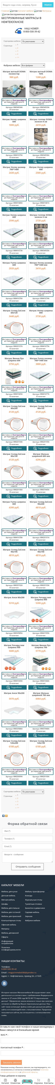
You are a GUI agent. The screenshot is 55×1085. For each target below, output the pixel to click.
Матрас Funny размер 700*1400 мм (41, 359)
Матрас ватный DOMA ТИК (41, 72)
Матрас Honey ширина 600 (14, 120)
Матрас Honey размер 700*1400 (14, 168)
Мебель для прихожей (11, 916)
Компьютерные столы (11, 920)
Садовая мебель (32, 912)
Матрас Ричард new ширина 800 (41, 598)
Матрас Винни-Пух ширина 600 (14, 359)
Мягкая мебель (8, 900)
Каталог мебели (26, 11)
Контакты (48, 1083)
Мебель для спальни (10, 908)
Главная (5, 11)
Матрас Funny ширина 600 (14, 263)
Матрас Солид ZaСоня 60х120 (14, 311)
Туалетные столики (33, 904)
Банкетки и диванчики (35, 908)
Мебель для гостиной (10, 912)
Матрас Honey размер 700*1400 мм (41, 263)
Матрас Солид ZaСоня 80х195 (41, 407)
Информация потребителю (7, 942)
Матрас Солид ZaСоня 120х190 (41, 742)
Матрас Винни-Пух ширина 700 (40, 646)
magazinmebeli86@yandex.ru (22, 972)
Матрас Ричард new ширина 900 (14, 646)
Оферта (4, 937)
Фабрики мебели (32, 920)
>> (18, 57)
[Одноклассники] (6, 816)
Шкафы (4, 904)
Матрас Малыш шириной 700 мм (41, 694)
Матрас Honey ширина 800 (41, 168)
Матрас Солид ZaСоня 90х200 (41, 502)
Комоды (28, 895)
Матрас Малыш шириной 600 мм (41, 455)
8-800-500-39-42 (31, 31)
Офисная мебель (8, 924)
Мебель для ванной (10, 933)
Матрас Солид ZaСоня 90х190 (41, 550)
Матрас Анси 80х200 (14, 597)
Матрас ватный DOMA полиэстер (14, 72)
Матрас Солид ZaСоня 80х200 (14, 407)
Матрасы (46, 11)
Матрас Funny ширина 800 (14, 502)
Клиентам (15, 1083)
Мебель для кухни (9, 891)
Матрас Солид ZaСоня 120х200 (14, 742)
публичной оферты (29, 1072)
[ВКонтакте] (3, 816)
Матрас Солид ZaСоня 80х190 (14, 455)
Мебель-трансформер (35, 891)
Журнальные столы (33, 900)
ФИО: (4, 1035)
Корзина (38, 1081)
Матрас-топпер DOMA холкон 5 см (41, 216)
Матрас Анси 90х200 (14, 693)
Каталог (5, 1083)
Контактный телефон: (12, 1047)
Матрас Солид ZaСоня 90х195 (14, 550)
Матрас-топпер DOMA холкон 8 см (41, 120)
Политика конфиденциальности (11, 948)
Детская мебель (8, 895)
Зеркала (28, 916)
